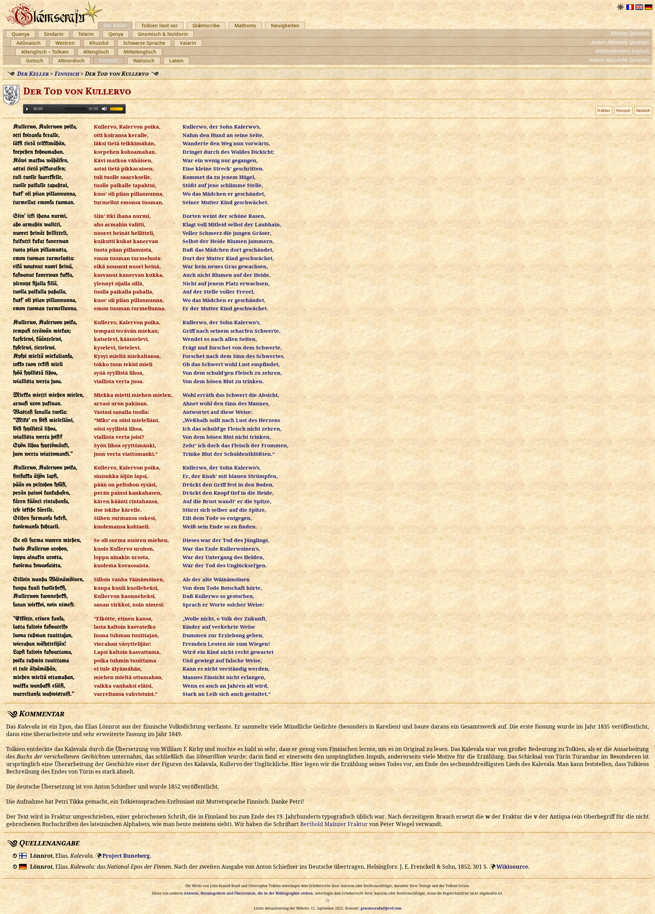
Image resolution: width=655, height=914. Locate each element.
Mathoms (245, 25)
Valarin (188, 43)
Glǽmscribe (206, 25)
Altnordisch (71, 60)
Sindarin (53, 34)
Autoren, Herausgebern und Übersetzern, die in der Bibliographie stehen (248, 893)
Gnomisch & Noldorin (163, 34)
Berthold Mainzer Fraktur (334, 824)
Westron (65, 43)
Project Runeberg (126, 855)
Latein (176, 60)
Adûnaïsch (28, 43)
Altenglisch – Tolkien (45, 51)
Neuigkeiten (285, 25)
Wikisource (512, 866)
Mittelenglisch (139, 51)
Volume (104, 108)
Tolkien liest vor (159, 25)
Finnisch (108, 60)
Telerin (86, 34)
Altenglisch (96, 51)
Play (27, 109)
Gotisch (34, 60)
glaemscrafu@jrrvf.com (381, 908)
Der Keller (115, 25)
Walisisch (144, 60)
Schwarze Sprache (144, 43)
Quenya (20, 34)
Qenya (115, 34)
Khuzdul (98, 43)
